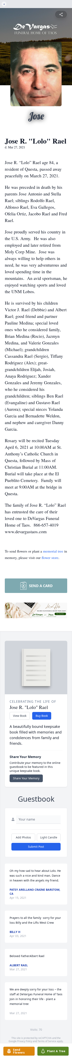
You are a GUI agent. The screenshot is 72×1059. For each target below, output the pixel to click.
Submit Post (36, 846)
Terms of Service (47, 1041)
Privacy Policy (24, 1041)
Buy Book (42, 716)
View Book (19, 716)
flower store (50, 557)
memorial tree (53, 551)
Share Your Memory (26, 778)
